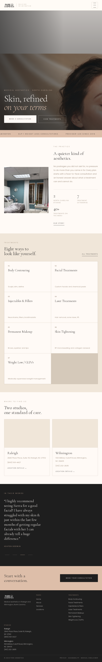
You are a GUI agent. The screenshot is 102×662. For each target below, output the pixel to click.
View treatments (52, 119)
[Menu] (95, 5)
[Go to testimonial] (7, 555)
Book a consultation (20, 119)
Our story (59, 223)
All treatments (90, 254)
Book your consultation (79, 578)
